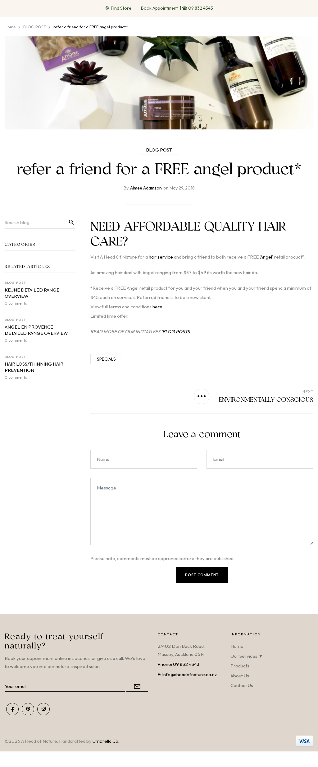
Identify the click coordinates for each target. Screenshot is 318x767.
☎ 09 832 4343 (197, 8)
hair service (161, 257)
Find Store (121, 8)
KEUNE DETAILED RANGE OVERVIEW (32, 293)
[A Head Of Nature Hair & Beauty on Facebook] (12, 709)
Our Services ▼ (246, 656)
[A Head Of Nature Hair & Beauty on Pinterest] (28, 709)
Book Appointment (159, 8)
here (157, 307)
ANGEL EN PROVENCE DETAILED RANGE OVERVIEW (36, 330)
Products (239, 666)
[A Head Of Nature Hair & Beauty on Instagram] (43, 709)
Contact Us (241, 685)
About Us (239, 676)
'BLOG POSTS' (176, 331)
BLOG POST (159, 150)
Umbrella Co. (106, 741)
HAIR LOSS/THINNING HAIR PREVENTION (34, 367)
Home (236, 646)
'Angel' (266, 257)
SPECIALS (106, 359)
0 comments (16, 303)
